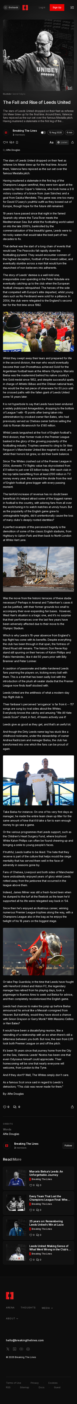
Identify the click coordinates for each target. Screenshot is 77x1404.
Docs (41, 1387)
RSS (8, 1387)
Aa (51, 142)
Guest (57, 1387)
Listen (64, 142)
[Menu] (72, 7)
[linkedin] (14, 1349)
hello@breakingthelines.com (25, 1340)
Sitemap (24, 1387)
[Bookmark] (17, 142)
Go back (13, 7)
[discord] (28, 1349)
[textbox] (38, 627)
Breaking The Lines (25, 130)
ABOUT (10, 1318)
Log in (42, 7)
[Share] (72, 142)
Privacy (35, 1382)
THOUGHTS (28, 1307)
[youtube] (21, 1349)
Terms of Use (13, 1382)
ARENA (10, 1307)
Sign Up (57, 7)
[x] (8, 1349)
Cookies (53, 1382)
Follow (68, 1145)
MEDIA (46, 1308)
